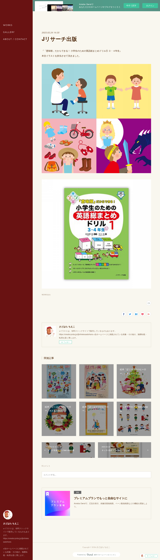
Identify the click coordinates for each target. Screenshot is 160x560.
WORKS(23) (46, 295)
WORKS (7, 25)
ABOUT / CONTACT (15, 39)
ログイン (150, 5)
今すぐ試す (131, 5)
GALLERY (9, 32)
